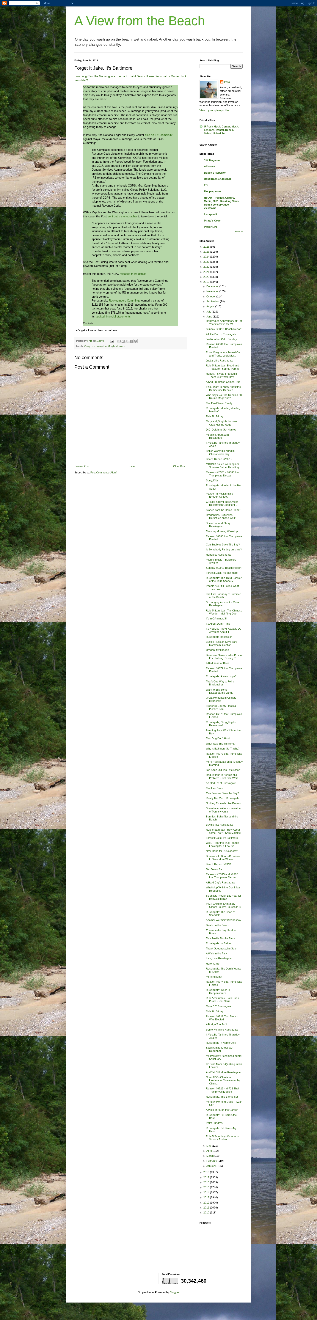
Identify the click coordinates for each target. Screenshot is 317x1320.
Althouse (209, 166)
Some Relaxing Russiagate (222, 1029)
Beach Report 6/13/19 (219, 864)
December (212, 286)
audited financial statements (113, 316)
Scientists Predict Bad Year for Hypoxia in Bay (223, 897)
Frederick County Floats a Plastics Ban (221, 707)
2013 (206, 1197)
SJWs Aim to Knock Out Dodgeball (219, 1049)
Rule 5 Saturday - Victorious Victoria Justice (222, 1138)
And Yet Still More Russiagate (223, 1072)
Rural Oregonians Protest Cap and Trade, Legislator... (223, 354)
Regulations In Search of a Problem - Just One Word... (223, 776)
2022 (206, 266)
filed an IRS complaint (159, 135)
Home (131, 466)
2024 (206, 256)
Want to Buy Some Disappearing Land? (219, 691)
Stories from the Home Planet (223, 510)
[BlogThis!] (123, 341)
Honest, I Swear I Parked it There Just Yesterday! (221, 375)
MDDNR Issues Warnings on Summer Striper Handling (223, 466)
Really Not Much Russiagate (222, 798)
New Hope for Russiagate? (222, 851)
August (210, 306)
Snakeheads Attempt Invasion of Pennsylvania (223, 810)
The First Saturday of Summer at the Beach (223, 596)
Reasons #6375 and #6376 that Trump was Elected (222, 876)
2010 (206, 1212)
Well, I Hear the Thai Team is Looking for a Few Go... (222, 844)
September (213, 301)
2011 (206, 1207)
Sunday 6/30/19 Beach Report (223, 329)
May (209, 1145)
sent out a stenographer (122, 216)
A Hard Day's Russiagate (220, 882)
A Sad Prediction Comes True (223, 381)
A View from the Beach (139, 21)
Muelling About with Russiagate (217, 436)
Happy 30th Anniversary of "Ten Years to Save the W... (224, 322)
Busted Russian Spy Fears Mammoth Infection (221, 643)
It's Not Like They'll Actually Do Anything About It (223, 630)
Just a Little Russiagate (219, 360)
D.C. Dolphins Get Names (221, 429)
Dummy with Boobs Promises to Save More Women (223, 858)
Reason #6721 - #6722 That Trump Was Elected (222, 1090)
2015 (206, 1187)
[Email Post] (112, 340)
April (209, 1150)
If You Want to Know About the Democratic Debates (223, 388)
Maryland (113, 346)
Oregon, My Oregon (217, 650)
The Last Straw (214, 788)
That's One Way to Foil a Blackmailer (220, 683)
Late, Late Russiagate (219, 958)
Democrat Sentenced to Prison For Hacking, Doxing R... (224, 657)
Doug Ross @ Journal (217, 179)
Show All (239, 232)
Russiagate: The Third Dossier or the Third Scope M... (224, 580)
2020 (206, 276)
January (211, 1166)
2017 (206, 1177)
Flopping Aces (212, 191)
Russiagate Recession (219, 636)
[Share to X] (127, 341)
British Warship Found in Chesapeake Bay (220, 452)
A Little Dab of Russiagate (221, 334)
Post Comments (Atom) (103, 472)
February (212, 1160)
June (209, 316)
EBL (206, 185)
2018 (206, 1172)
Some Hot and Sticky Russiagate (218, 525)
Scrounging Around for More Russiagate (222, 604)
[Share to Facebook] (131, 341)
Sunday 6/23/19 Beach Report (223, 567)
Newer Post (82, 466)
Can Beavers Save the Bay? (222, 793)
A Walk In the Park (216, 953)
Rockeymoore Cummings (124, 300)
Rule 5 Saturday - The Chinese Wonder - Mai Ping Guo (224, 612)
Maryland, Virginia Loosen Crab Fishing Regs (221, 423)
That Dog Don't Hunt (218, 738)
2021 (206, 271)
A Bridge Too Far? (216, 1024)
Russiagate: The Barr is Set (222, 1096)
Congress (89, 346)
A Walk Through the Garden (222, 1109)
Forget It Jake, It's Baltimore (222, 837)
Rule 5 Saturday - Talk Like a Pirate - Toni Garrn (223, 1000)
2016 (206, 1182)
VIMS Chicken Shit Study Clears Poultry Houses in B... (224, 905)
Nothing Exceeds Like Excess (223, 803)
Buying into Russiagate (219, 824)
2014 (206, 1192)
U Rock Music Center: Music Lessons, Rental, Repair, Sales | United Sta (221, 130)
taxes (122, 346)
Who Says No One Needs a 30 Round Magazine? (224, 397)
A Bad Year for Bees (217, 663)
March (210, 1155)
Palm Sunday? (214, 1123)
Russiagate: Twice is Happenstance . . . (218, 991)
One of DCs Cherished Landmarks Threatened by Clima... (223, 1080)
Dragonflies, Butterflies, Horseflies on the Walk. (221, 517)
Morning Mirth (214, 976)
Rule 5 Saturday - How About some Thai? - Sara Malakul (223, 831)
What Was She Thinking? (220, 743)
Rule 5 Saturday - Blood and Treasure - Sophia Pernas (222, 367)
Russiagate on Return (219, 943)
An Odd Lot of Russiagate (221, 783)
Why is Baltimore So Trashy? (223, 748)
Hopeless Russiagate (218, 554)
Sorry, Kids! (212, 480)
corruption (101, 346)
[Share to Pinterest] (135, 341)
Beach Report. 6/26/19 (219, 459)
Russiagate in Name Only (221, 1042)
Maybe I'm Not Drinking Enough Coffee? (219, 495)
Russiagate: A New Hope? (221, 676)
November (212, 291)
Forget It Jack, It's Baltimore (222, 572)
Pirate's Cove (212, 220)
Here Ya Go (213, 963)
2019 (206, 281)
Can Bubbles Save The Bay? (223, 544)
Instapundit (211, 214)
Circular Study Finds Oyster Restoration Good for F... (222, 503)
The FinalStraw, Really (219, 403)
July (209, 311)
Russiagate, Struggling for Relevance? (221, 724)
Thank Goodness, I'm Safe (221, 948)
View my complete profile (214, 110)
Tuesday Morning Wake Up (222, 531)
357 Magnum (212, 160)
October (211, 296)
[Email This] (119, 341)
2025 (206, 251)
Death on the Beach (217, 925)
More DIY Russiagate (218, 1006)
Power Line (211, 226)
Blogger (174, 1292)
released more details (133, 273)
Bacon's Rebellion (215, 172)
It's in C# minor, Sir (217, 618)
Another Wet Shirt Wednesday (223, 920)
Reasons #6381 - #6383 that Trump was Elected (222, 474)
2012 (206, 1202)
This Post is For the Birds (220, 938)
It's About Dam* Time (218, 623)
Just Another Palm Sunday (221, 339)
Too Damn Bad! (215, 869)
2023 (206, 261)
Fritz (227, 81)
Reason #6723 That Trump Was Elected (221, 1018)
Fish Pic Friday (214, 416)
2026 (206, 246)
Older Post (179, 466)
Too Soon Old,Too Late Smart (223, 770)
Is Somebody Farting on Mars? (224, 549)
